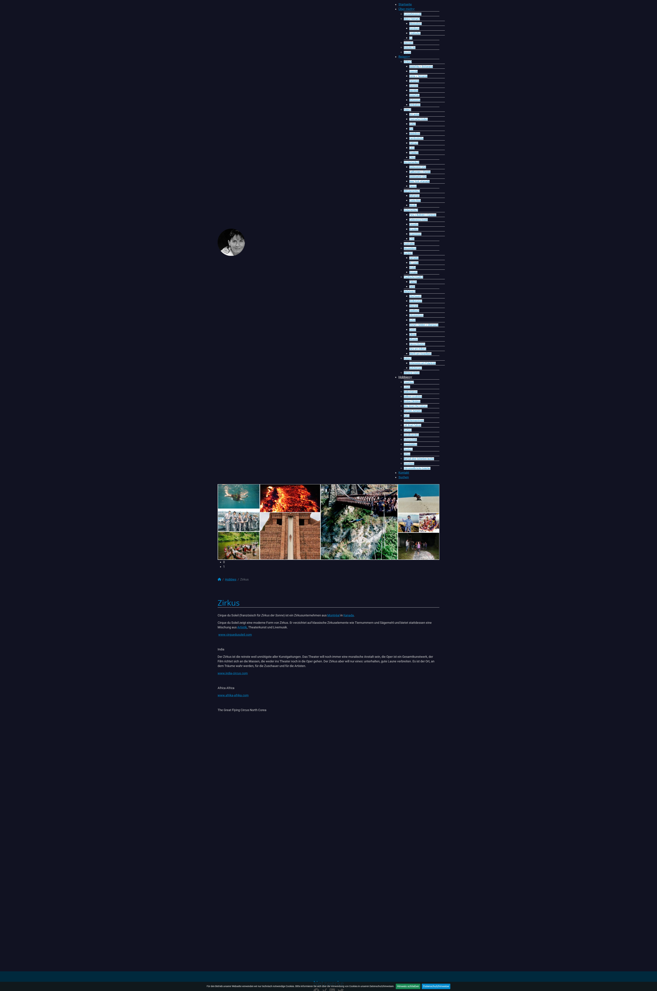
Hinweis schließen (408, 986)
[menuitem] (405, 4)
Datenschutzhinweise (436, 986)
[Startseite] (219, 579)
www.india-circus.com (233, 673)
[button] (331, 562)
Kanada (348, 615)
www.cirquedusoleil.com (235, 634)
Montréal (333, 615)
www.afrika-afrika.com (233, 695)
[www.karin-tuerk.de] (231, 242)
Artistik (242, 627)
